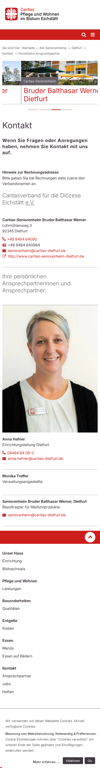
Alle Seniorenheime (53, 48)
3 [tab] (55, 110)
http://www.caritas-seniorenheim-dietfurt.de (46, 256)
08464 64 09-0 (20, 452)
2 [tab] (44, 110)
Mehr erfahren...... (47, 762)
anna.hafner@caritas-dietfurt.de (35, 458)
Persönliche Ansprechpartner (39, 53)
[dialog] (51, 742)
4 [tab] (67, 110)
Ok (90, 761)
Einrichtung (12, 561)
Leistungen (11, 588)
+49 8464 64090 (22, 239)
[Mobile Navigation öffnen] (93, 34)
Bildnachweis (13, 568)
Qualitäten (11, 608)
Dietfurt (77, 48)
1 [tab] (32, 110)
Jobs (6, 683)
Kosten (8, 628)
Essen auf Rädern (17, 656)
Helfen (8, 691)
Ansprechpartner (16, 676)
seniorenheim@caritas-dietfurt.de (37, 250)
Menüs (8, 648)
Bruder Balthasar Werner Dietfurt (44, 94)
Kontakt (8, 53)
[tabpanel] (50, 84)
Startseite (28, 48)
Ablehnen (73, 761)
